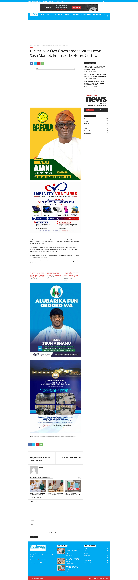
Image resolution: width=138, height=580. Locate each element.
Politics (75, 14)
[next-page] (80, 478)
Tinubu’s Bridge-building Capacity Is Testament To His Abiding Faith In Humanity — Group (94, 67)
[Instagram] (104, 1)
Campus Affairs (87, 130)
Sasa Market (59, 436)
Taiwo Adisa (72, 436)
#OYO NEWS (47, 436)
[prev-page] (78, 478)
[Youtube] (109, 1)
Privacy (45, 1)
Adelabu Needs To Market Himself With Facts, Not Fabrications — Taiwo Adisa (54, 273)
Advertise (56, 1)
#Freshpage (36, 436)
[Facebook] (101, 1)
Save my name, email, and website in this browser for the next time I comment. (50, 532)
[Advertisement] (69, 32)
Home (42, 14)
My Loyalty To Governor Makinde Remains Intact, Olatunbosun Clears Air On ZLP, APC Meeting (41, 458)
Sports (33, 18)
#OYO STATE (53, 436)
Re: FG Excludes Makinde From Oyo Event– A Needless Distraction (55, 495)
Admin (32, 58)
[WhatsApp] (42, 63)
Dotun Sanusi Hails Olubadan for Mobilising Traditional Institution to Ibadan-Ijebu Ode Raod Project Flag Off (38, 495)
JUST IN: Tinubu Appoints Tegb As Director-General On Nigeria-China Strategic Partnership (94, 83)
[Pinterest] (38, 63)
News (48, 14)
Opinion (66, 14)
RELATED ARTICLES (35, 477)
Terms (62, 1)
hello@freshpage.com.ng (41, 559)
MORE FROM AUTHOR (47, 477)
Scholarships (85, 14)
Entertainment (98, 14)
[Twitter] (106, 1)
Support (50, 1)
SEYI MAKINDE (66, 436)
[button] (107, 16)
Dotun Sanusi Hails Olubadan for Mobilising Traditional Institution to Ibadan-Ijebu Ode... (73, 551)
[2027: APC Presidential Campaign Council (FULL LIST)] (73, 486)
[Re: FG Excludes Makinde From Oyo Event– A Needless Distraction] (55, 486)
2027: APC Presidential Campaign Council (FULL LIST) (72, 494)
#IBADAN (42, 436)
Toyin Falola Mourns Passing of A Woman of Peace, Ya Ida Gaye (71, 458)
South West (43, 18)
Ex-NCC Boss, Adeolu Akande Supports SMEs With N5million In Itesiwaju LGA (95, 75)
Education (57, 14)
